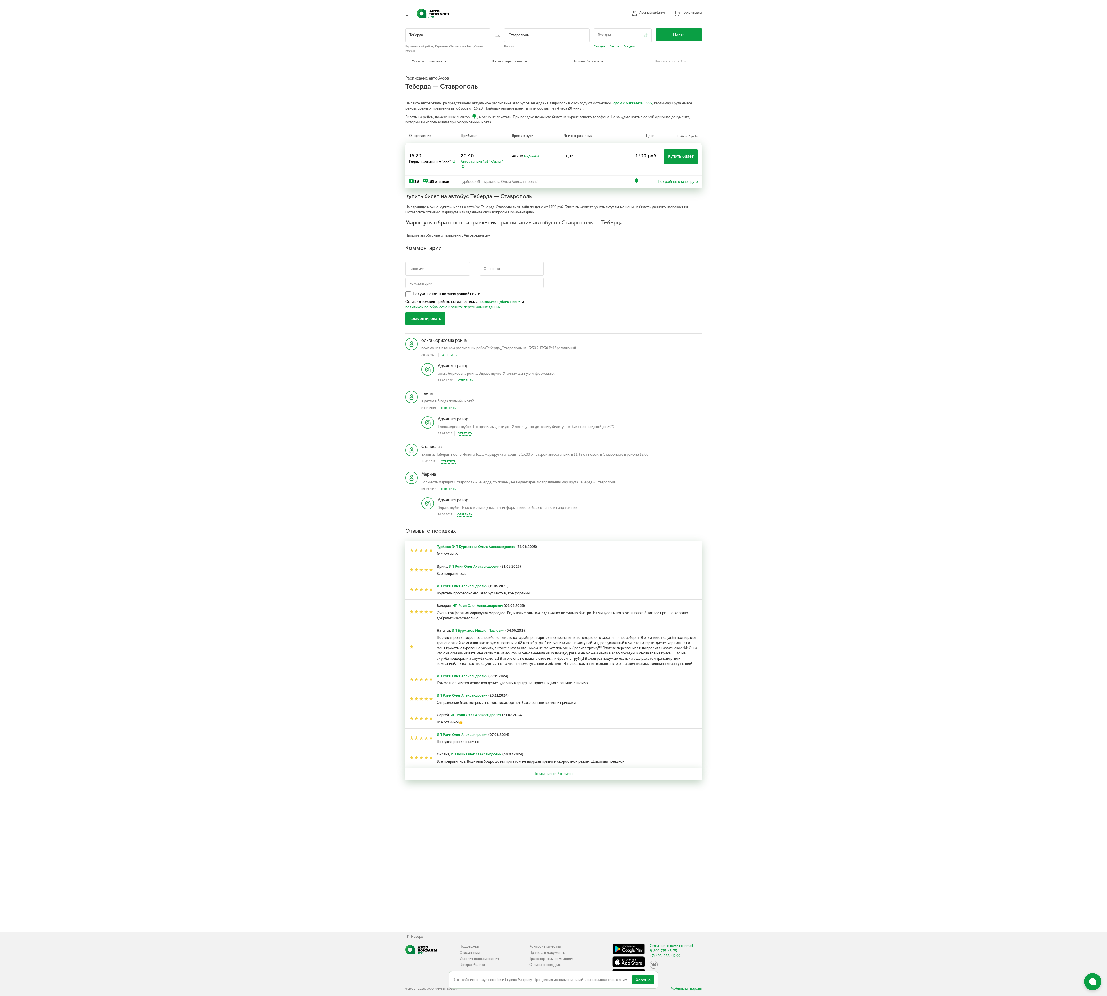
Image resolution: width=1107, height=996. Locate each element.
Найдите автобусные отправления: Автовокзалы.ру (447, 235)
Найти (679, 34)
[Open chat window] (1092, 981)
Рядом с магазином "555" (631, 103)
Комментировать (425, 318)
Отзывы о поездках (545, 965)
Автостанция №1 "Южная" (482, 162)
